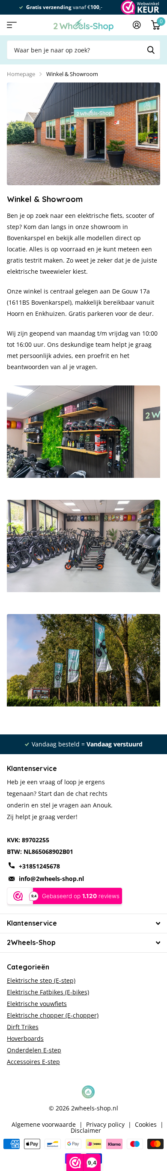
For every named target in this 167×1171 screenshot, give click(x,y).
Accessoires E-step (33, 1062)
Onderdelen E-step (34, 1050)
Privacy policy (105, 1125)
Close (83, 923)
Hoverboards (25, 1038)
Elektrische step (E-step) (41, 980)
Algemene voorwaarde (44, 1125)
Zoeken (150, 49)
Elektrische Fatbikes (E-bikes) (48, 992)
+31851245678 (39, 866)
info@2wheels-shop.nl (51, 878)
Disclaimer (86, 1131)
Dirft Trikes (23, 1027)
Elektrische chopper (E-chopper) (52, 1015)
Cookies (146, 1125)
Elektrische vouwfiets (37, 1004)
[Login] (137, 25)
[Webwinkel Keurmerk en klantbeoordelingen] (139, 7)
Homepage (21, 74)
